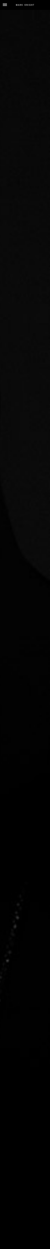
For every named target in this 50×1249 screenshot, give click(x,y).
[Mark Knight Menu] (25, 5)
